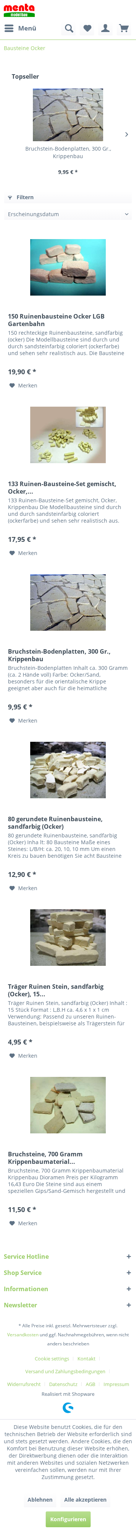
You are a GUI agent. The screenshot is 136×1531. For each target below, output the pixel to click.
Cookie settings (52, 1358)
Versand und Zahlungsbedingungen (65, 1371)
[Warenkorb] (123, 28)
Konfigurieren (68, 1519)
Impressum (116, 1384)
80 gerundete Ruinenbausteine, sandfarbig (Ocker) (55, 822)
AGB (90, 1384)
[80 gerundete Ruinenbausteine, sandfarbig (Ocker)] (68, 770)
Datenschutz (63, 1384)
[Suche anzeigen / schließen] (68, 28)
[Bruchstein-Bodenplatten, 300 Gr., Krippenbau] (68, 114)
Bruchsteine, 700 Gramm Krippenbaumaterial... (45, 1157)
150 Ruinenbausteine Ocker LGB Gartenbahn (56, 320)
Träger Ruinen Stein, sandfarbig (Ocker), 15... (56, 990)
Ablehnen (40, 1499)
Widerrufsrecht (24, 1384)
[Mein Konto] (105, 28)
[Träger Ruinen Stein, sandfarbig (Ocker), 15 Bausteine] (68, 937)
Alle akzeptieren (85, 1499)
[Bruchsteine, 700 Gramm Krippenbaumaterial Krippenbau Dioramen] (68, 1105)
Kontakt (86, 1358)
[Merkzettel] (86, 28)
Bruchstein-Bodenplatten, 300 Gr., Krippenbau (68, 152)
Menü (27, 28)
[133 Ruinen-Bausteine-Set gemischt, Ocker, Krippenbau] (68, 435)
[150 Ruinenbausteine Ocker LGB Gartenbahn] (68, 267)
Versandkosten (23, 1334)
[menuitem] (20, 28)
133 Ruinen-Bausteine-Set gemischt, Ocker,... (62, 487)
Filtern (24, 197)
